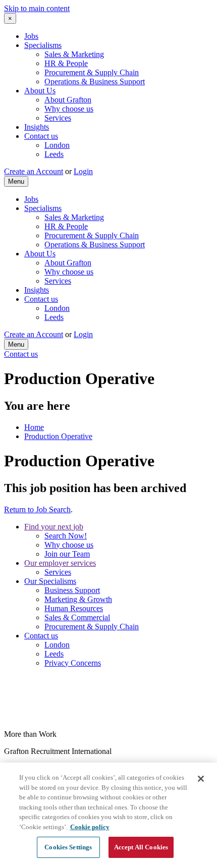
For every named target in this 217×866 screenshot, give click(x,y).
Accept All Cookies (141, 847)
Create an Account (33, 171)
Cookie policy (90, 827)
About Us (40, 90)
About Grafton (67, 99)
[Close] (201, 779)
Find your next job (53, 526)
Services (57, 118)
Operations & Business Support (94, 81)
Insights (36, 127)
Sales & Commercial (77, 617)
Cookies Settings (68, 847)
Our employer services (60, 563)
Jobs (31, 36)
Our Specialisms (50, 581)
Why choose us (68, 108)
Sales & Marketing (74, 54)
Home (34, 427)
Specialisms (43, 45)
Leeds (54, 154)
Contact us (41, 136)
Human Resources (73, 608)
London (57, 145)
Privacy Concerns (72, 663)
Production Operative (58, 436)
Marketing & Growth (78, 599)
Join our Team (67, 554)
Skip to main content (37, 8)
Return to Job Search (37, 509)
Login (83, 171)
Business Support (72, 590)
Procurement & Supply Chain (91, 72)
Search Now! (65, 535)
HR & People (66, 63)
